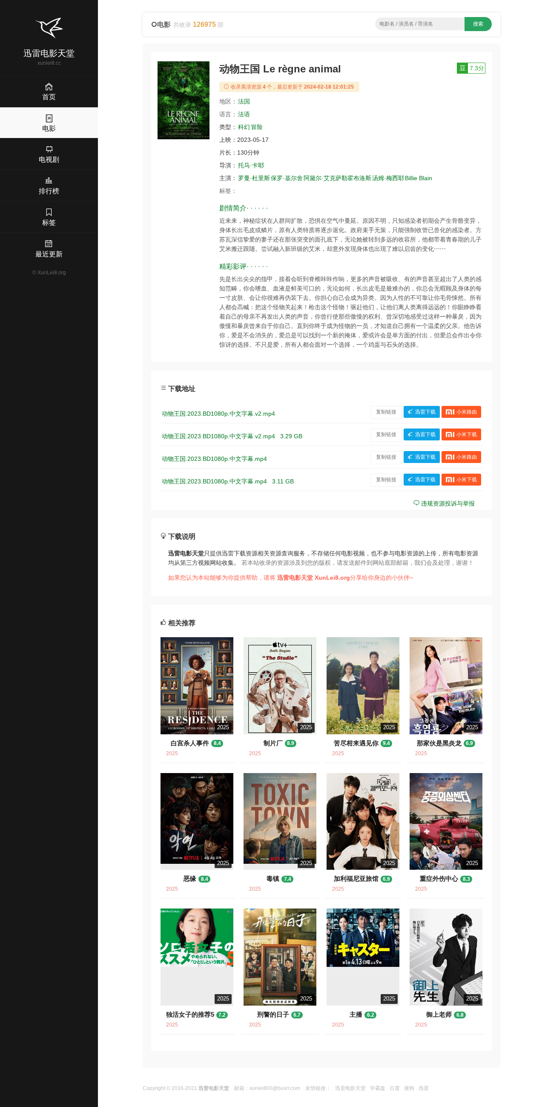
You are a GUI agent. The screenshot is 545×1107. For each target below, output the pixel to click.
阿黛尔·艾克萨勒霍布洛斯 (337, 178)
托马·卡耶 (251, 165)
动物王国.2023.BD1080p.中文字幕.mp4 (214, 458)
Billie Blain (418, 178)
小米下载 (466, 434)
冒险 (257, 127)
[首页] (49, 28)
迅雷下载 (425, 412)
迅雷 (424, 1088)
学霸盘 (377, 1088)
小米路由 (466, 412)
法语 (244, 114)
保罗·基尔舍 (287, 178)
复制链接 (386, 412)
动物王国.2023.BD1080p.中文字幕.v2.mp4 (218, 413)
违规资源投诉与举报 (447, 503)
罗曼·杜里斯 (254, 178)
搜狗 (409, 1088)
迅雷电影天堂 (350, 1088)
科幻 (244, 127)
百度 (395, 1088)
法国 (244, 101)
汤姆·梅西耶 (388, 178)
